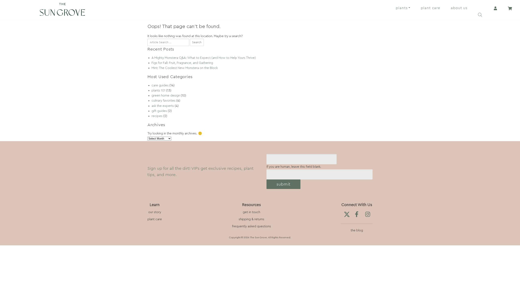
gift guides (159, 111)
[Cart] (510, 8)
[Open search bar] (480, 14)
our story (154, 212)
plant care (430, 8)
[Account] (495, 8)
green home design (166, 95)
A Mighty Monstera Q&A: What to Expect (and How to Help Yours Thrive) (204, 57)
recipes (157, 116)
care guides (160, 85)
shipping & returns (251, 219)
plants (401, 8)
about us (459, 8)
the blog (357, 230)
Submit (283, 184)
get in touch (251, 212)
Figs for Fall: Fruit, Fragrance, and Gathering (182, 62)
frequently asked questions (251, 226)
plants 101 (158, 90)
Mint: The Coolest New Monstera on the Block (185, 68)
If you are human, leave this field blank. (293, 166)
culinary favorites (164, 100)
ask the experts (163, 105)
